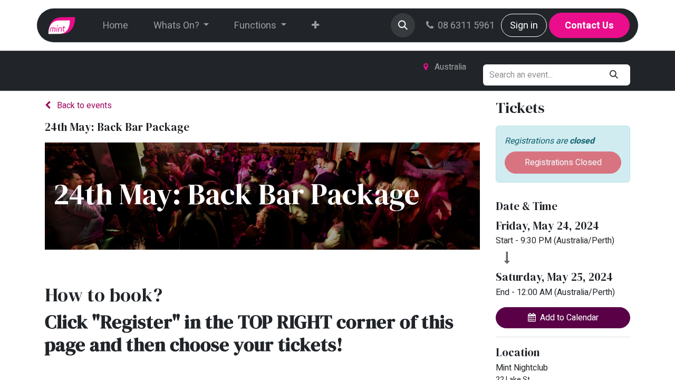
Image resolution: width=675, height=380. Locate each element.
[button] (403, 25)
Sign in (524, 25)
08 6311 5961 (466, 25)
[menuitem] (115, 25)
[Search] (614, 75)
